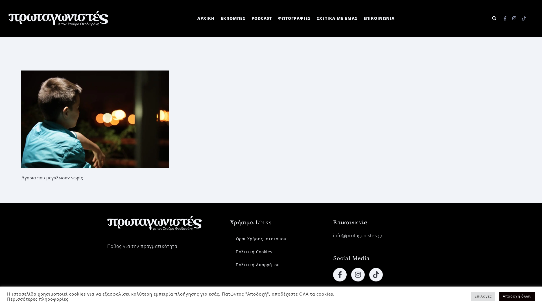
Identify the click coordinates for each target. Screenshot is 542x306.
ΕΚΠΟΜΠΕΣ (233, 18)
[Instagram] (514, 18)
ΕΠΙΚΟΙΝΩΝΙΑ (379, 18)
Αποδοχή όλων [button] (517, 296)
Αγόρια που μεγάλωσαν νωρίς (52, 177)
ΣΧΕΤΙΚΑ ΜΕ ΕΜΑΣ (337, 18)
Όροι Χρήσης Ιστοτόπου (261, 238)
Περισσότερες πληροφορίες (37, 298)
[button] (494, 18)
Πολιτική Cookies (254, 251)
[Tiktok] (523, 18)
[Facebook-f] (505, 18)
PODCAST (262, 18)
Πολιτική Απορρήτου (258, 264)
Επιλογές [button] (483, 296)
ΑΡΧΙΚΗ (206, 18)
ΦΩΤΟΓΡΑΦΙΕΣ (294, 18)
